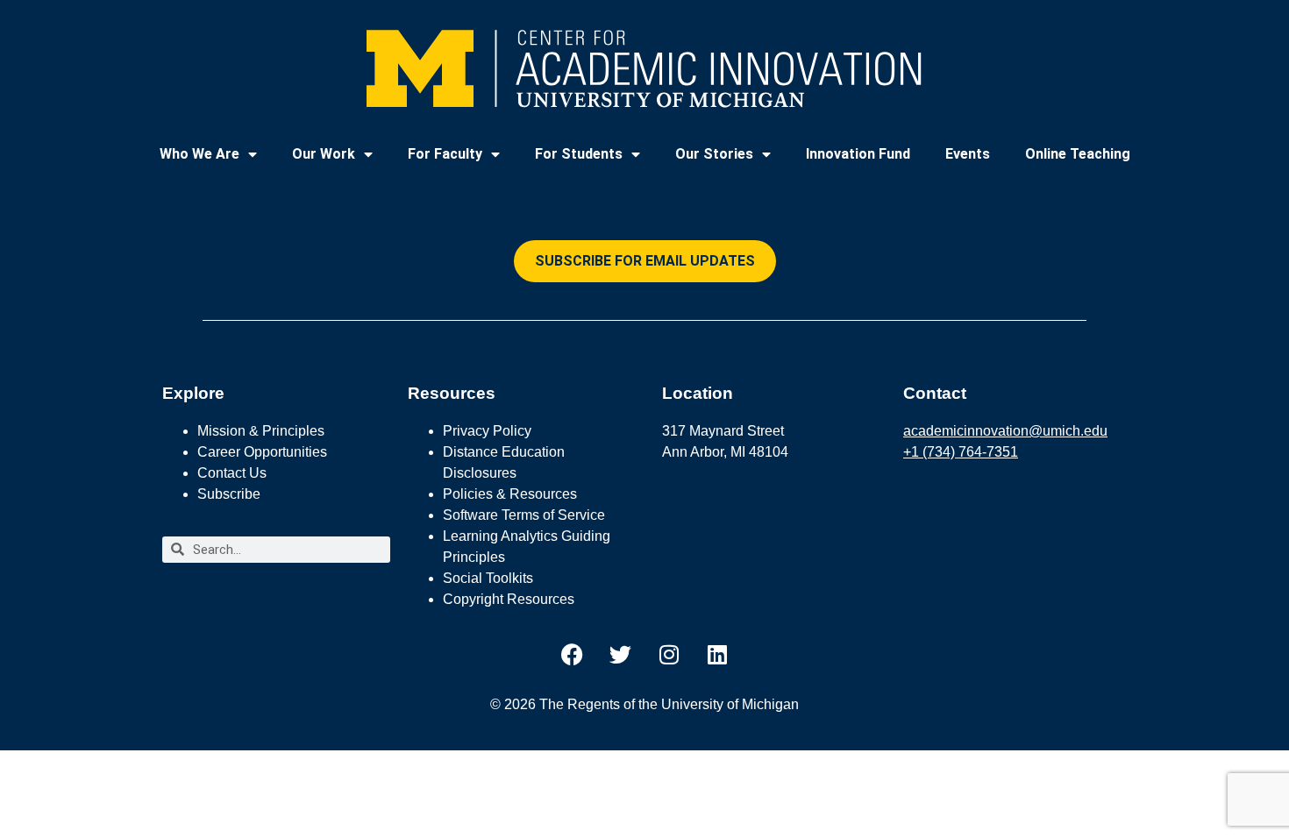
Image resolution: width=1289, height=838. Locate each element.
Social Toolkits (488, 578)
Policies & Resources (510, 493)
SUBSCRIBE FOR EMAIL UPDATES (645, 260)
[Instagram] (669, 655)
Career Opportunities (262, 451)
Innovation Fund (858, 154)
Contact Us (232, 472)
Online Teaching (1077, 154)
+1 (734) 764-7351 (960, 451)
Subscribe (228, 493)
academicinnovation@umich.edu (1005, 430)
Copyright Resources (508, 599)
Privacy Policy (487, 430)
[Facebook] (573, 655)
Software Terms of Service (524, 515)
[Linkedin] (717, 655)
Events (967, 154)
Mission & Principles (260, 430)
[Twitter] (621, 655)
